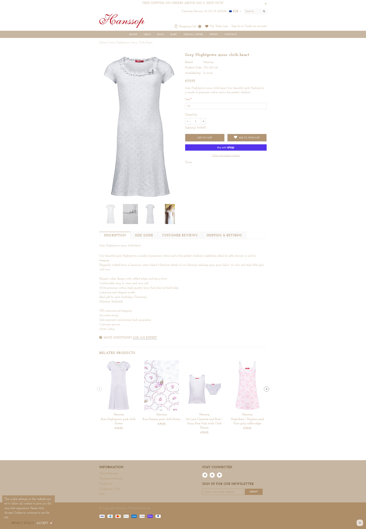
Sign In (236, 26)
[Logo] (122, 21)
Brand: (189, 62)
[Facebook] (204, 475)
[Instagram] (212, 475)
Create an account (255, 26)
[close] (265, 3)
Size (188, 99)
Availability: (193, 73)
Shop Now (215, 3)
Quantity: (191, 114)
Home (102, 42)
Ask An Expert (145, 337)
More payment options (226, 155)
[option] (140, 126)
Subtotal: (190, 127)
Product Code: (193, 67)
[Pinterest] (219, 475)
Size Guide (144, 235)
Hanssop (208, 62)
